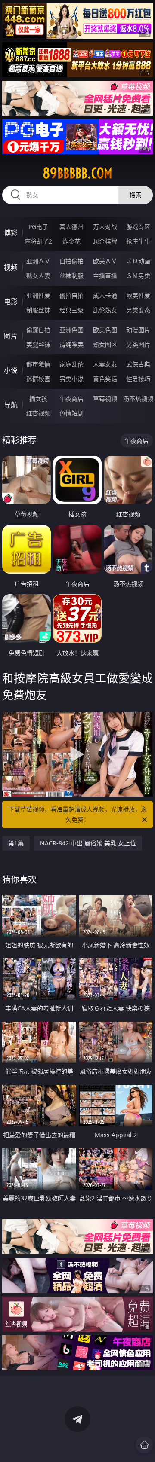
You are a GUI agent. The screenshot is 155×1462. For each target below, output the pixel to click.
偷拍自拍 (71, 295)
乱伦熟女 (105, 310)
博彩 (11, 233)
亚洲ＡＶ (38, 261)
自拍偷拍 (71, 261)
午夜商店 (71, 398)
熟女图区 (105, 344)
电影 (11, 301)
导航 (11, 404)
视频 (11, 267)
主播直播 (105, 276)
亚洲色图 (71, 330)
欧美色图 (105, 330)
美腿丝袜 (38, 344)
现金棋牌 (105, 241)
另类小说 (71, 379)
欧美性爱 (138, 295)
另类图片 (138, 344)
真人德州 (71, 227)
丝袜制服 (71, 276)
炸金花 (71, 241)
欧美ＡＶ (105, 261)
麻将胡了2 (38, 241)
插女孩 (38, 398)
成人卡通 (105, 295)
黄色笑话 (105, 379)
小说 (11, 370)
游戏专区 (138, 227)
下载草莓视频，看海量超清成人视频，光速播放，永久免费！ (77, 814)
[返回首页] (144, 1444)
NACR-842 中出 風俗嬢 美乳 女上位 (88, 843)
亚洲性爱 (38, 295)
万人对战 (105, 227)
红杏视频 (38, 413)
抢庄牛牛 (138, 241)
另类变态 (138, 310)
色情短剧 (71, 413)
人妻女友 (105, 364)
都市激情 (38, 364)
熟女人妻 (38, 276)
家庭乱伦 (71, 364)
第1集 (16, 843)
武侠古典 (138, 364)
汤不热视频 (138, 398)
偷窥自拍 (38, 330)
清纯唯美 (71, 344)
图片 (11, 336)
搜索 (136, 195)
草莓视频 (105, 398)
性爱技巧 (138, 379)
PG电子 (38, 227)
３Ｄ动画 (138, 261)
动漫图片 (138, 330)
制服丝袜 (38, 310)
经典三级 (71, 310)
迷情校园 (38, 379)
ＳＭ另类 (138, 276)
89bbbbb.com (77, 173)
